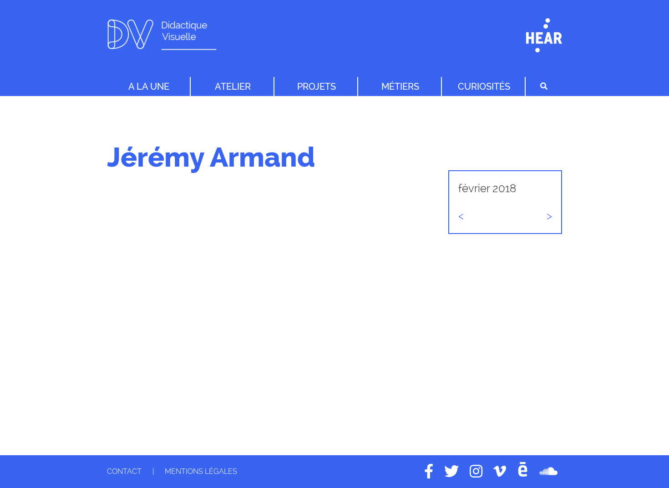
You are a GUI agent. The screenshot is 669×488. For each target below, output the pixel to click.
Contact (124, 471)
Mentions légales (201, 471)
